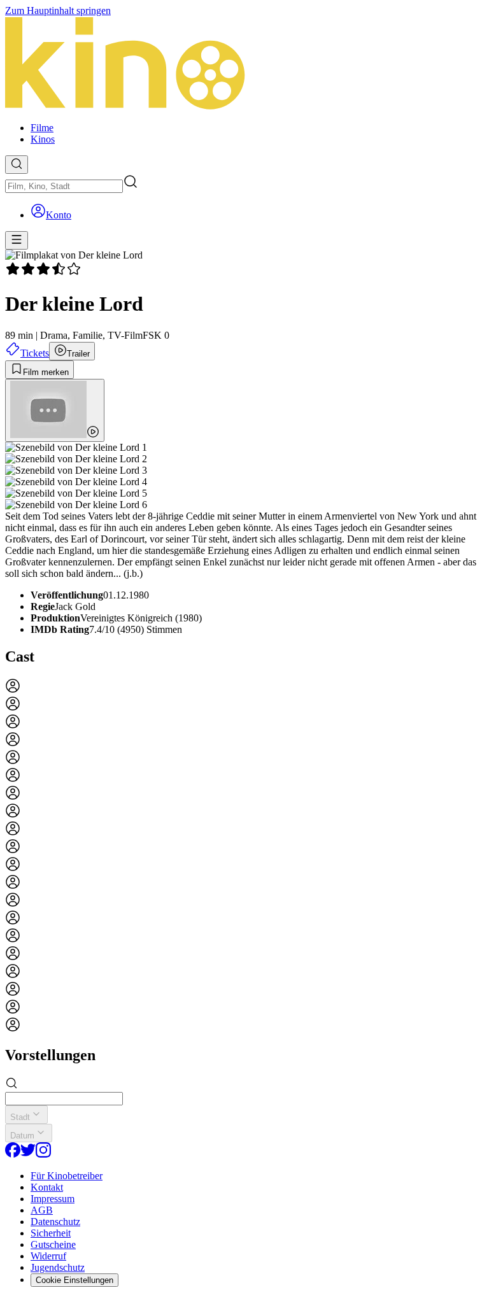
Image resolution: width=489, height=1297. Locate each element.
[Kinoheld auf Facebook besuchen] (12, 1154)
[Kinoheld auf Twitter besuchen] (28, 1154)
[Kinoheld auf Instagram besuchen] (43, 1154)
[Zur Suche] (16, 164)
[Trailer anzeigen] (54, 410)
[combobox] (64, 186)
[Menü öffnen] (16, 240)
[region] (244, 856)
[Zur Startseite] (244, 64)
